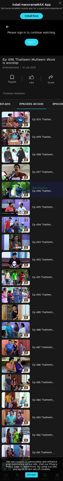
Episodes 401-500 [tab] (31, 104)
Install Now (31, 16)
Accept (31, 474)
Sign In (31, 42)
